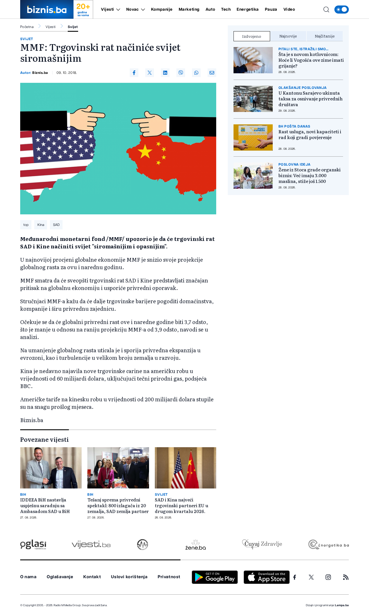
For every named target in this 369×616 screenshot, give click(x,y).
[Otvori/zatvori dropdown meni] (117, 10)
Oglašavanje (60, 577)
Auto (210, 10)
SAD (56, 224)
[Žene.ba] (195, 545)
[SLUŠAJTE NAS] (142, 544)
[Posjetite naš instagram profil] (328, 577)
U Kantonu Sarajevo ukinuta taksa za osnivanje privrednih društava (310, 98)
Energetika (248, 10)
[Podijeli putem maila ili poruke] (212, 72)
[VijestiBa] (90, 545)
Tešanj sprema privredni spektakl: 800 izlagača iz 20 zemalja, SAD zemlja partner (118, 505)
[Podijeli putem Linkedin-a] (165, 72)
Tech (226, 10)
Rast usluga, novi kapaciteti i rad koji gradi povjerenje (309, 134)
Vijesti (107, 10)
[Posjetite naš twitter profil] (311, 577)
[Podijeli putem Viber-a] (180, 72)
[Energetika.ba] (328, 545)
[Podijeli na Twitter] (149, 72)
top (26, 224)
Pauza (271, 10)
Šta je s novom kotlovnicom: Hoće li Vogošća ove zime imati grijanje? (311, 60)
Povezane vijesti (44, 439)
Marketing (189, 10)
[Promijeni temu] (341, 9)
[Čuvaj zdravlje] (262, 545)
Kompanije (162, 10)
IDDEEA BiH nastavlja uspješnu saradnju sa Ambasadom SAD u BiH (45, 505)
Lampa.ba (342, 605)
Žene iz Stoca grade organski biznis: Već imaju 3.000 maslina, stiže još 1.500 (309, 175)
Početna (26, 27)
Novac (132, 10)
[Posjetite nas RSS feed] (346, 577)
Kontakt (92, 577)
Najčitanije (325, 36)
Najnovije (288, 36)
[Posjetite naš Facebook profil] (294, 577)
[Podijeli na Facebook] (134, 72)
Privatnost (169, 577)
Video (289, 10)
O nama (28, 577)
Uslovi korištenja (129, 577)
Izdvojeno (251, 36)
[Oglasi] (33, 545)
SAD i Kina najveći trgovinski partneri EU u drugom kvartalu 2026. (181, 505)
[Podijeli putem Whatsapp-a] (196, 72)
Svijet (73, 27)
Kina (40, 224)
